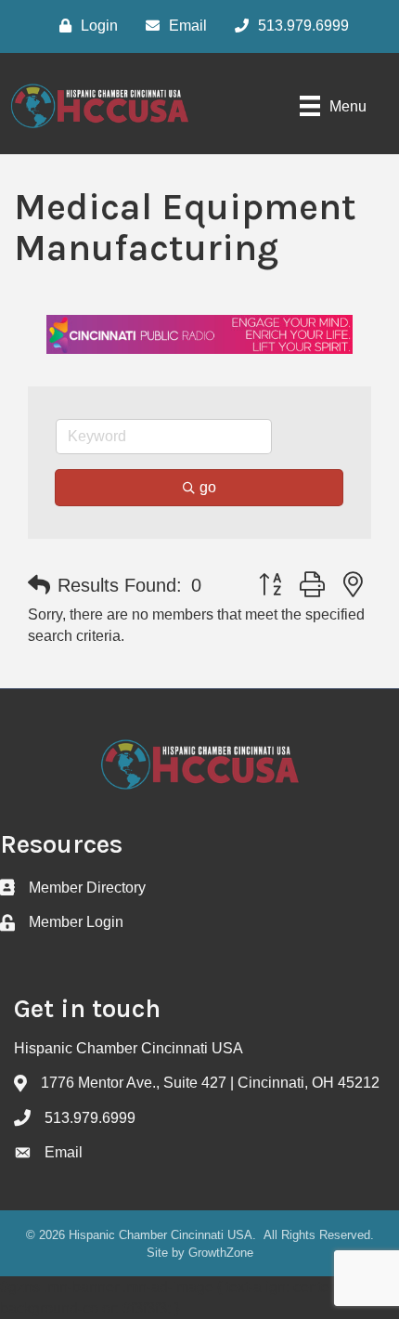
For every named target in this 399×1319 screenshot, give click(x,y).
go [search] (208, 487)
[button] (39, 585)
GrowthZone (220, 1253)
